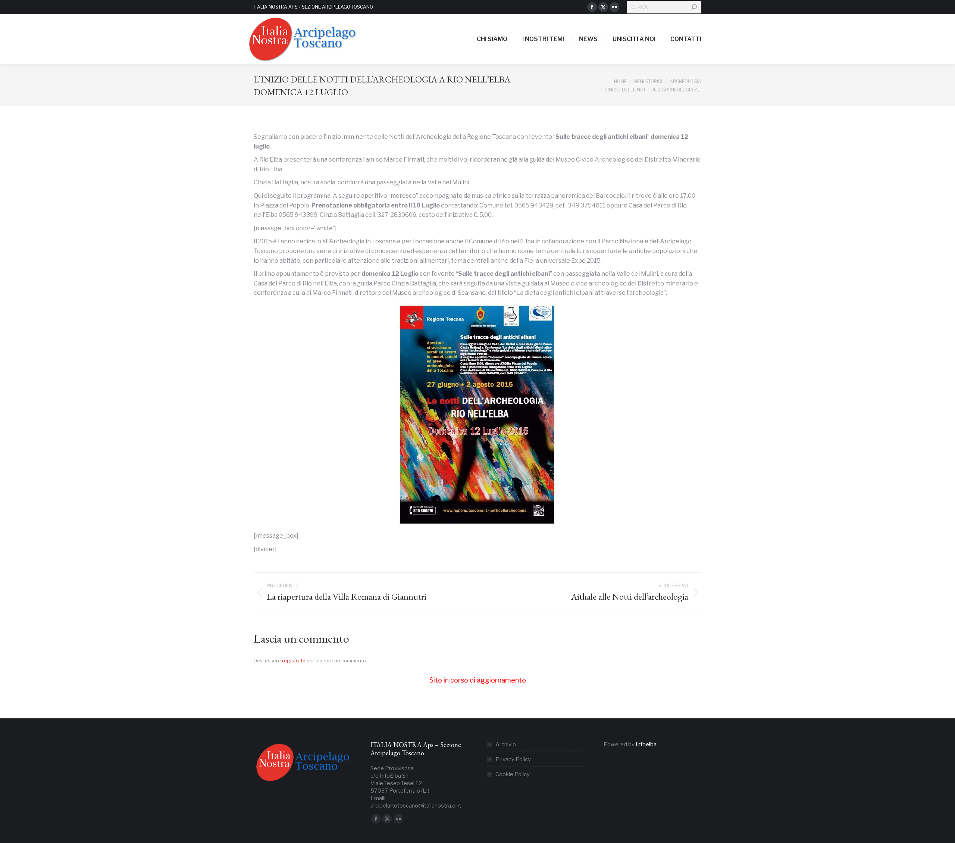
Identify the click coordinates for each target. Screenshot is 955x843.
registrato (294, 661)
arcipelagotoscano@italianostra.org (415, 805)
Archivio (505, 744)
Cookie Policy (512, 774)
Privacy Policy (513, 759)
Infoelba (646, 744)
